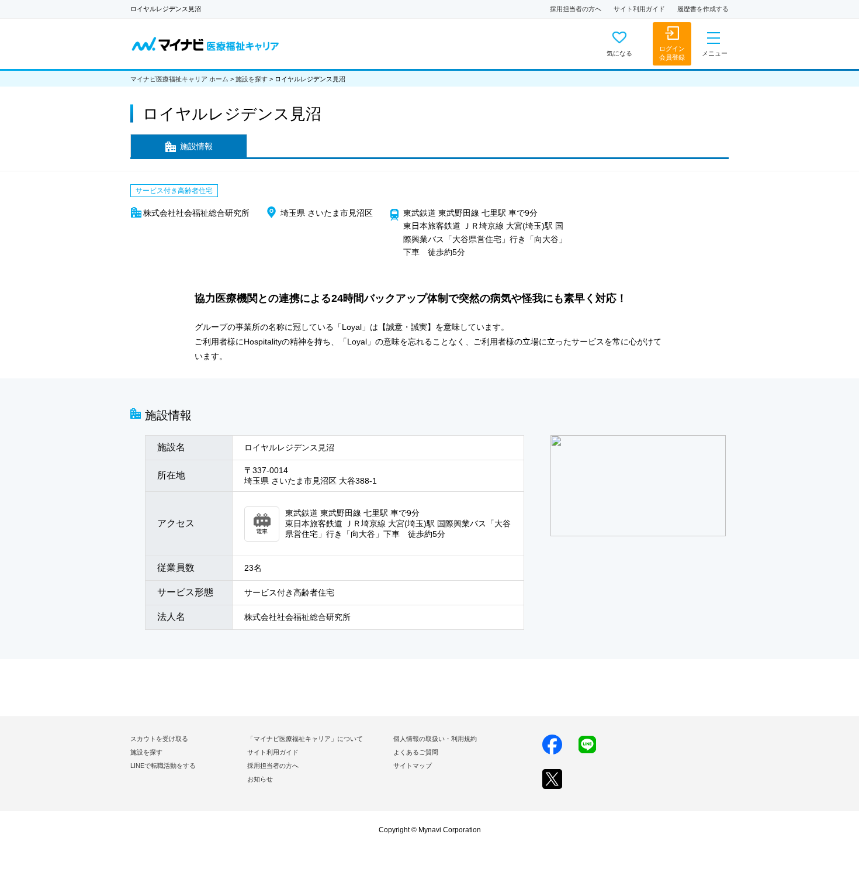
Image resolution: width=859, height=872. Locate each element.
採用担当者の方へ (575, 8)
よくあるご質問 (415, 752)
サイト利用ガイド (639, 8)
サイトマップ (412, 765)
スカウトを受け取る (159, 738)
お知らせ (260, 779)
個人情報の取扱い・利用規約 (435, 738)
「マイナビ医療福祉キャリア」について (305, 738)
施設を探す (251, 78)
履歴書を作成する (703, 8)
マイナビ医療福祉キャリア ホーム (179, 78)
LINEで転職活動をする (163, 765)
